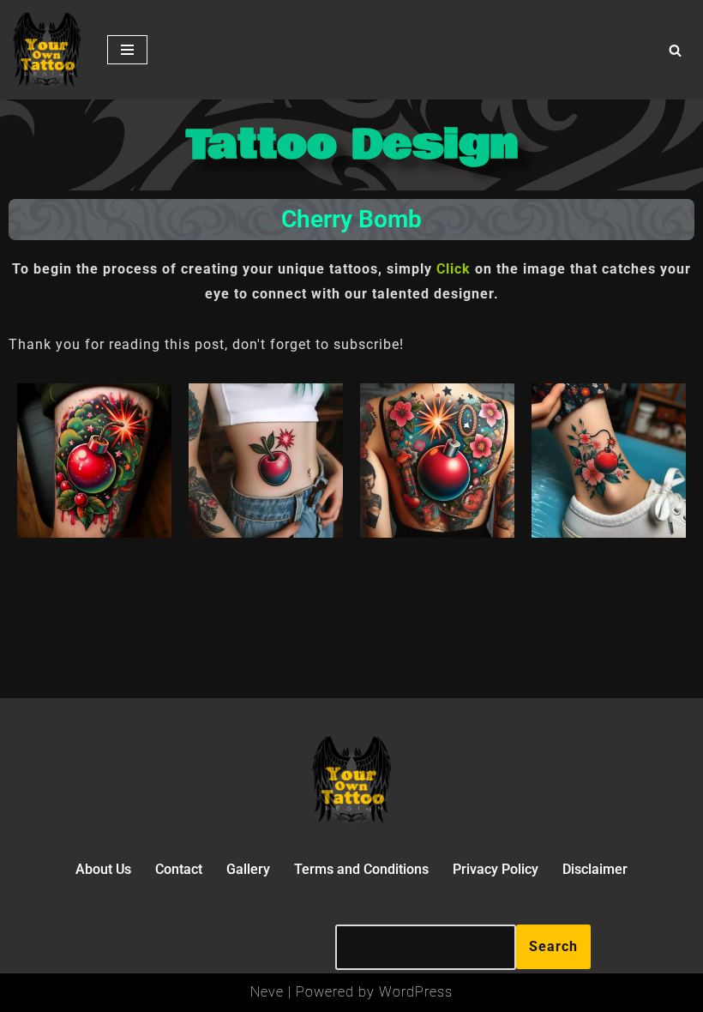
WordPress (416, 992)
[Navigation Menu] (127, 49)
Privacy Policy (495, 869)
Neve (267, 992)
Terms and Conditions (361, 869)
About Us (103, 869)
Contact (178, 869)
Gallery (248, 869)
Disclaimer (595, 869)
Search (553, 946)
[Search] (675, 50)
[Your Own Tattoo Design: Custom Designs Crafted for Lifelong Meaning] (47, 49)
